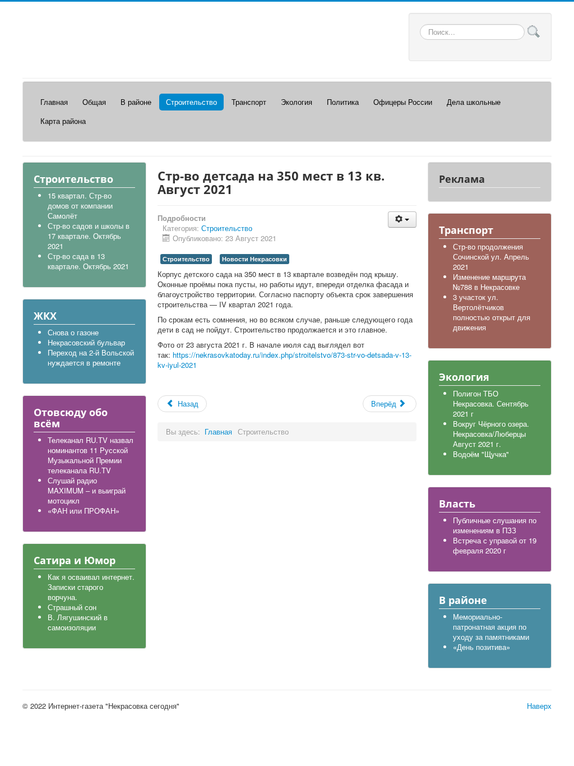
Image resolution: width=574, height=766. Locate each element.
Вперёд (385, 403)
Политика (343, 101)
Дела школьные (474, 101)
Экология (296, 101)
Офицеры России (402, 101)
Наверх (539, 705)
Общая (94, 101)
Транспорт (249, 101)
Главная (54, 101)
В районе (136, 101)
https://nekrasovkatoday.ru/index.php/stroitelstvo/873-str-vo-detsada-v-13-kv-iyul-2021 (284, 359)
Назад (186, 403)
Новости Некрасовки (254, 259)
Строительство (191, 101)
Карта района (63, 121)
